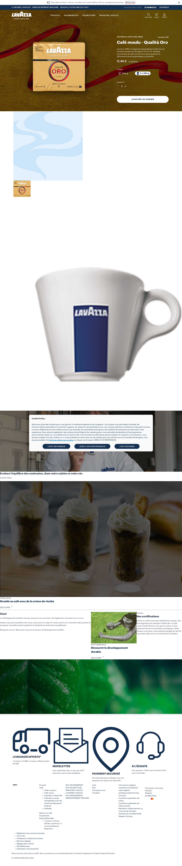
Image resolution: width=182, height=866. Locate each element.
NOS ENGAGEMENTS (74, 795)
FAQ (94, 788)
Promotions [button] (88, 15)
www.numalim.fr (122, 853)
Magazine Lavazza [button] (109, 15)
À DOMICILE (150, 7)
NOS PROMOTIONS (74, 788)
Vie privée (21, 836)
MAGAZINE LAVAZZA (74, 790)
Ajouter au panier (142, 99)
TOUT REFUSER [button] (127, 446)
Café (41, 788)
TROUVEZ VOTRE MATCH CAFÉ (74, 7)
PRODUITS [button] (55, 15)
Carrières (96, 793)
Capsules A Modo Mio (53, 795)
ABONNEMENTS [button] (71, 15)
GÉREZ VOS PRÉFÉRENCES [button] (92, 446)
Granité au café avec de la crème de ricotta (27, 601)
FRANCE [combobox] (148, 791)
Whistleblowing (23, 846)
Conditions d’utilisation (128, 788)
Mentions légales (24, 841)
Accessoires (44, 816)
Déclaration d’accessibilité (28, 849)
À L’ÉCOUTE (139, 766)
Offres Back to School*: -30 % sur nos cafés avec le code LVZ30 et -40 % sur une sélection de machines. (87, 2)
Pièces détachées (46, 818)
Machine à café (45, 813)
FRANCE (148, 793)
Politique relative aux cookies (61, 440)
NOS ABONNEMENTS (74, 785)
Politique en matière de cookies (30, 838)
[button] (179, 2)
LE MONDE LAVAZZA (21, 7)
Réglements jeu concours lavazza (30, 833)
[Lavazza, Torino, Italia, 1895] (21, 15)
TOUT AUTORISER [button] (56, 446)
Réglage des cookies (25, 844)
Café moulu (49, 793)
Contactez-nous (98, 790)
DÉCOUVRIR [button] (5, 607)
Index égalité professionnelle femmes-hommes (129, 793)
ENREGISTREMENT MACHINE (45, 7)
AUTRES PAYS (150, 796)
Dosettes (48, 808)
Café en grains (50, 790)
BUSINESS (164, 7)
